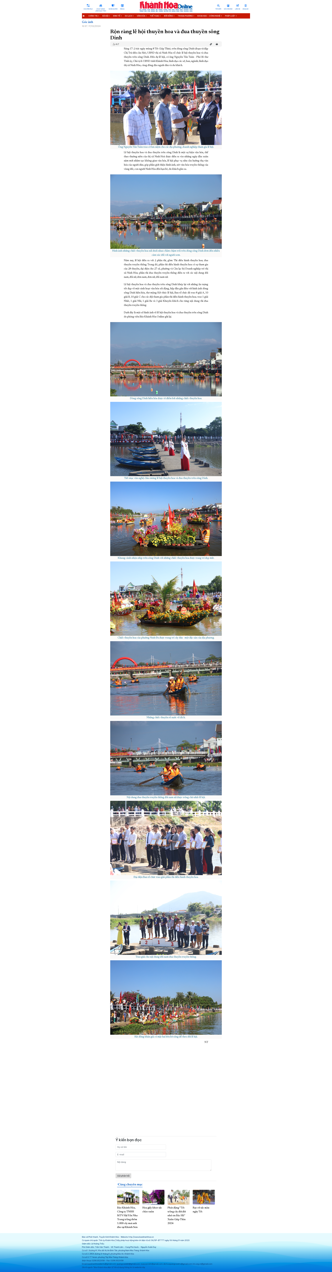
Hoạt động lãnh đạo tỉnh (100, 10)
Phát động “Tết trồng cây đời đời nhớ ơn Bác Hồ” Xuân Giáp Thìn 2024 (177, 1216)
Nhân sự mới (113, 9)
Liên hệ (237, 9)
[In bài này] (216, 44)
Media (122, 9)
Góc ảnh (87, 22)
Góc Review (228, 9)
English (245, 9)
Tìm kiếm (218, 9)
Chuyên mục (88, 9)
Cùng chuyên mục (130, 1184)
